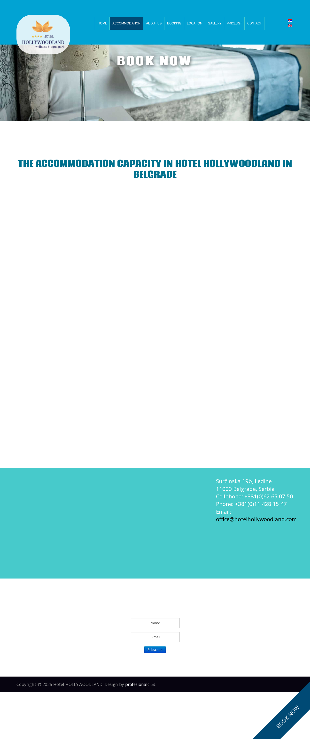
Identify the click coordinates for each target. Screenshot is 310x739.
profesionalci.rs (140, 684)
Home (102, 23)
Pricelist (234, 23)
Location (194, 23)
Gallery (214, 23)
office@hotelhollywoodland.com (256, 519)
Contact (254, 23)
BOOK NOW (288, 717)
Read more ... (144, 260)
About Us (154, 23)
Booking (174, 23)
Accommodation (126, 23)
